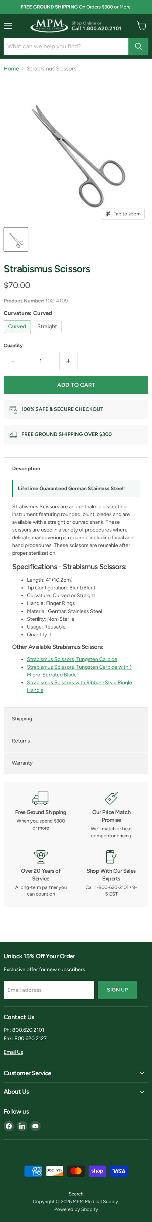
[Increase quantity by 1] (69, 361)
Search (76, 1194)
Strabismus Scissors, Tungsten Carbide (72, 659)
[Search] (138, 46)
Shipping (22, 719)
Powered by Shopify (76, 1209)
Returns (21, 741)
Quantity (13, 345)
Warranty (22, 763)
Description (26, 468)
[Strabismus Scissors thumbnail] (16, 239)
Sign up (117, 990)
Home (11, 69)
